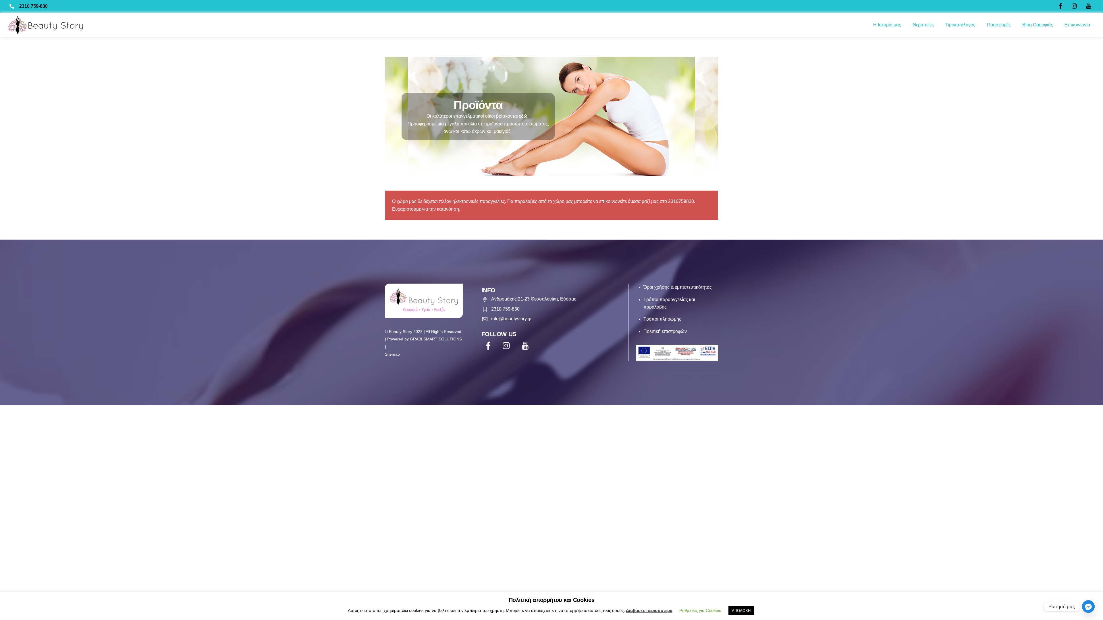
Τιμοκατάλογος (960, 24)
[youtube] (526, 345)
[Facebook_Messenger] (1088, 606)
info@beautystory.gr (511, 318)
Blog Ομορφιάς (1037, 24)
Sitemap (392, 354)
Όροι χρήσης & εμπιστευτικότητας (677, 287)
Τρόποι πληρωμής (662, 319)
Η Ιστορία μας (887, 24)
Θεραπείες (923, 24)
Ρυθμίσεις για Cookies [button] (700, 610)
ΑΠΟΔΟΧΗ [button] (741, 611)
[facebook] (489, 345)
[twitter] (508, 345)
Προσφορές (999, 24)
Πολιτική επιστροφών (665, 331)
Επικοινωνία (1077, 24)
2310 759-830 (33, 6)
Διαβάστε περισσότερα (649, 610)
